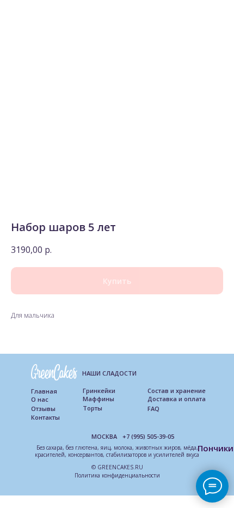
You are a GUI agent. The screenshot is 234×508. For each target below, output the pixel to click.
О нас (39, 399)
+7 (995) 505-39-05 (148, 436)
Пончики (215, 448)
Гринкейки (99, 390)
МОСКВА (104, 436)
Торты (92, 408)
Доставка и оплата (176, 399)
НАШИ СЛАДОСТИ (109, 373)
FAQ (153, 408)
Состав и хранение (176, 390)
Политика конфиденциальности (117, 475)
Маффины (98, 399)
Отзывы (43, 408)
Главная (44, 391)
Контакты (45, 417)
